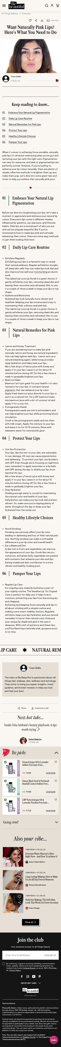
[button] (36, 20)
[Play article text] (48, 20)
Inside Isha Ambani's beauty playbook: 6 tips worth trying (30, 727)
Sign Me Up (50, 955)
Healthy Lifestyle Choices (22, 136)
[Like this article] (30, 20)
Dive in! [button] (29, 922)
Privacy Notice (15, 970)
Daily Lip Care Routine (20, 118)
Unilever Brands (29, 968)
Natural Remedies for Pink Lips (25, 124)
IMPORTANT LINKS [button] (28, 983)
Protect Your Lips (18, 130)
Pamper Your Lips (18, 142)
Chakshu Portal (29, 1037)
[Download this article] (42, 20)
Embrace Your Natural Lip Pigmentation (29, 112)
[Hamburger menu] (4, 5)
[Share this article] (19, 708)
